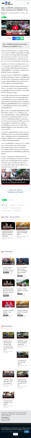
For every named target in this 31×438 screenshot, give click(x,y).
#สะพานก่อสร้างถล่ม (16, 208)
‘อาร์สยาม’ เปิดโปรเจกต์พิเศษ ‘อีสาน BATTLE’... (8, 312)
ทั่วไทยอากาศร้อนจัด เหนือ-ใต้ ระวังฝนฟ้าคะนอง (22, 232)
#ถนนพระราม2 (20, 205)
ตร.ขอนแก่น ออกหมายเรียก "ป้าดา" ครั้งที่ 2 (8, 402)
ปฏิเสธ (15, 434)
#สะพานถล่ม (6, 208)
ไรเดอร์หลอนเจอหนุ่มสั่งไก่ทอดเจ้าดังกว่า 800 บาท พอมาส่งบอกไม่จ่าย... (7, 233)
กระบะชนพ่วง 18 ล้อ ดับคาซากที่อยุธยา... (22, 362)
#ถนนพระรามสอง (7, 211)
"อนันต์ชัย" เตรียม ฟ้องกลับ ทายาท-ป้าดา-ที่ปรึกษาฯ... (8, 381)
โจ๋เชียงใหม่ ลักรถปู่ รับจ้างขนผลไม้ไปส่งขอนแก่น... (22, 342)
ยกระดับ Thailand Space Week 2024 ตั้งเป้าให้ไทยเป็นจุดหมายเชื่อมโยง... (22, 271)
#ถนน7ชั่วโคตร (17, 211)
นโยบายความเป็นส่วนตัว (18, 432)
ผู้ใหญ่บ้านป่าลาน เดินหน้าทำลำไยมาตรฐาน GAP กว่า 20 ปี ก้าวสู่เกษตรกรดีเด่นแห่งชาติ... (8, 345)
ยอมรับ (26, 432)
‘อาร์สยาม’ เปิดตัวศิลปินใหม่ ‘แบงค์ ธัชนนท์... (22, 290)
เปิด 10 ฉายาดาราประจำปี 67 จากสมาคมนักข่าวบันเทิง (8, 269)
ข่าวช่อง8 (12, 205)
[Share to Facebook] (14, 38)
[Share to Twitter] (18, 38)
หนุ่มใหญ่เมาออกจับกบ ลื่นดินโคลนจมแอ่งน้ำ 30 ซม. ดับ (22, 382)
